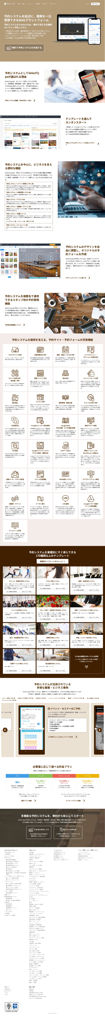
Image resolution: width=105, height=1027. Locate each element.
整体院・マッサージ (34, 872)
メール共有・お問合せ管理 (14, 883)
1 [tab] (27, 752)
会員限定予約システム (13, 865)
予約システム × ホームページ (16, 225)
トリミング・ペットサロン (36, 913)
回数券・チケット (12, 907)
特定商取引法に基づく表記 (36, 992)
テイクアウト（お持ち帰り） (36, 887)
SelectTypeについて (10, 852)
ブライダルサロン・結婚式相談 (37, 876)
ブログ (6, 994)
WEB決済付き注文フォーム (14, 889)
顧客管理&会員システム (11, 896)
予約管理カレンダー (12, 863)
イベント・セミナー (34, 923)
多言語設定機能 (11, 859)
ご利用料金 (7, 854)
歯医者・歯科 (32, 906)
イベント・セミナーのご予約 (56, 698)
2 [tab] (29, 752)
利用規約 (31, 990)
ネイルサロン (32, 880)
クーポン (9, 909)
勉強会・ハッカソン (83, 859)
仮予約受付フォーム (59, 858)
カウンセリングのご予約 (8, 700)
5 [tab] (36, 752)
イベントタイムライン (13, 880)
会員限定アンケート (12, 893)
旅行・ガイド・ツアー (35, 921)
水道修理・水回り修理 (35, 943)
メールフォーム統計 (12, 887)
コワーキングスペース (35, 856)
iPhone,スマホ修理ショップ (36, 928)
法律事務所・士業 (33, 915)
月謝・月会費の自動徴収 (13, 900)
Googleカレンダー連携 (13, 871)
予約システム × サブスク (14, 199)
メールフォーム (10, 221)
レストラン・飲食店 (34, 885)
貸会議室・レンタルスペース (36, 854)
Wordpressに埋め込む (13, 861)
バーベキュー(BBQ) (34, 893)
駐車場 (31, 859)
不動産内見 (32, 932)
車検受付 (31, 867)
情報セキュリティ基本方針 (36, 994)
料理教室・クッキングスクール (37, 960)
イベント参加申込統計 (13, 878)
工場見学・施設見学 (34, 858)
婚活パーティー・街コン (84, 854)
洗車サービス (32, 863)
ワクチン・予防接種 (34, 908)
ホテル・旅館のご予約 (8, 698)
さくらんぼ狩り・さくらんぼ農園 (37, 976)
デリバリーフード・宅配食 (36, 889)
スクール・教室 (33, 949)
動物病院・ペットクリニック (36, 911)
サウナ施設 (32, 898)
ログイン (87, 3)
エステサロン (32, 878)
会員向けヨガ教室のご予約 (25, 698)
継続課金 (9, 906)
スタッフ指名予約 (12, 867)
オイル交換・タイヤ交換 (35, 865)
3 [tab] (31, 752)
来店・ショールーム (34, 934)
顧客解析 (9, 898)
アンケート (20, 221)
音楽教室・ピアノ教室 (35, 965)
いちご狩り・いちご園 (35, 978)
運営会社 (31, 989)
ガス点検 (31, 941)
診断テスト (29, 221)
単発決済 (9, 904)
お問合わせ (7, 989)
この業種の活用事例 (12, 591)
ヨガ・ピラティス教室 (35, 952)
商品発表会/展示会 (83, 856)
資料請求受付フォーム (59, 854)
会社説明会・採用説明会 (35, 924)
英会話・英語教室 (33, 963)
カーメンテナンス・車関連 (36, 861)
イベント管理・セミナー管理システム (14, 876)
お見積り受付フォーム (59, 852)
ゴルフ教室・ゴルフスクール (36, 956)
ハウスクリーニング (34, 947)
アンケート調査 (9, 891)
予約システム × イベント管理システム (19, 184)
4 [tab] (34, 752)
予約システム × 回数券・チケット (17, 206)
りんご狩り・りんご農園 (35, 973)
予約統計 (9, 869)
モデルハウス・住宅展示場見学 (37, 930)
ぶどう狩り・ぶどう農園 (35, 971)
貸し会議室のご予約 (92, 698)
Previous (5, 730)
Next (43, 729)
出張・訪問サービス (34, 936)
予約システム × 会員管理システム (17, 192)
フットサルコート (33, 900)
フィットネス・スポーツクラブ (37, 954)
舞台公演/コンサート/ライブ (85, 858)
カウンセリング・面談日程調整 (37, 917)
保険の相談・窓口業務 (35, 919)
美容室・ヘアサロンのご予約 (75, 698)
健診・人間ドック (33, 910)
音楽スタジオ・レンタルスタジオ (37, 871)
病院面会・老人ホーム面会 (36, 904)
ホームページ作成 (9, 856)
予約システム (8, 858)
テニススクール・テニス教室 (36, 958)
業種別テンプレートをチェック (51, 561)
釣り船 (31, 897)
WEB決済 (7, 902)
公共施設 (31, 852)
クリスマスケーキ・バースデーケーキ (39, 891)
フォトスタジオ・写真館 (35, 869)
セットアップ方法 (27, 591)
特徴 (19, 3)
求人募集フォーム (58, 856)
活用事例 (38, 3)
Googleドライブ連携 (10, 915)
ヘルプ (6, 992)
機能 (23, 3)
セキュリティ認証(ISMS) (35, 998)
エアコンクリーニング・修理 (36, 937)
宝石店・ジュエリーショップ (36, 874)
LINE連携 (7, 913)
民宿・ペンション (33, 969)
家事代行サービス (33, 939)
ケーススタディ (9, 911)
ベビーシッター (33, 945)
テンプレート (30, 3)
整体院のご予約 (40, 698)
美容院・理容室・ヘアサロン (36, 882)
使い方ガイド (53, 3)
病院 (30, 902)
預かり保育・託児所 (34, 950)
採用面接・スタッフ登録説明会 (37, 926)
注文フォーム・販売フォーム (61, 859)
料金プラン (45, 3)
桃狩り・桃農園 (33, 980)
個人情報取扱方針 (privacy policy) (37, 996)
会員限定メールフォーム (13, 885)
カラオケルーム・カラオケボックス (38, 895)
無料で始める (95, 3)
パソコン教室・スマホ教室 (36, 962)
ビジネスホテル (33, 967)
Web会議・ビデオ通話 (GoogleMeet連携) (16, 873)
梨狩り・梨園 (32, 982)
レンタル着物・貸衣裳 (35, 884)
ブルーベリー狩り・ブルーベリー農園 (39, 975)
